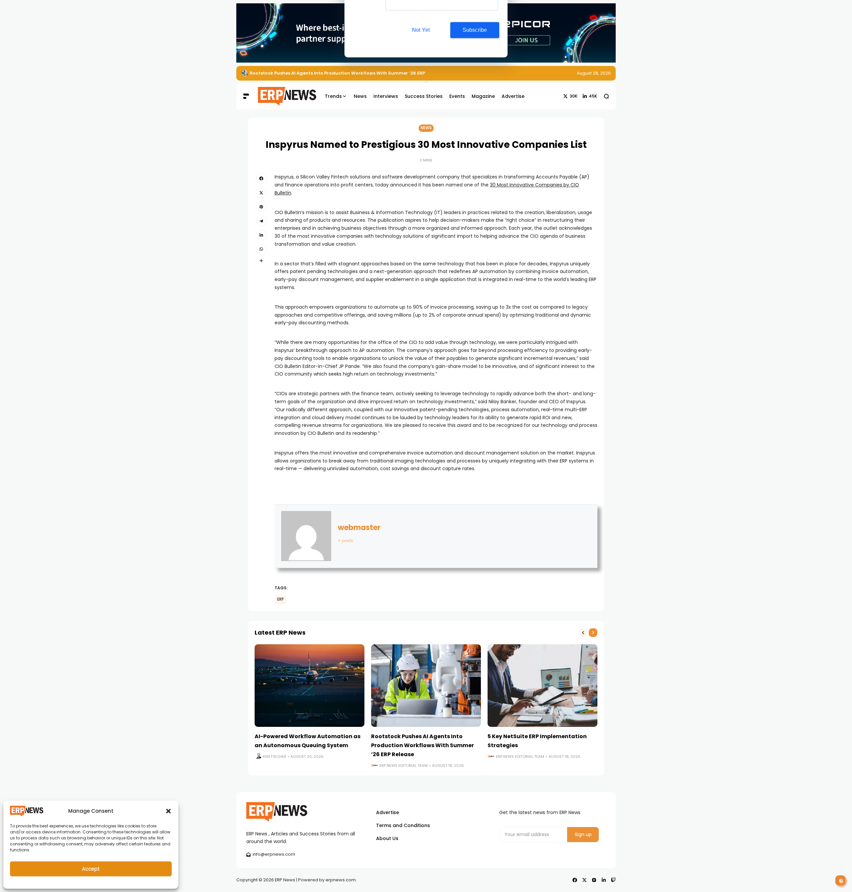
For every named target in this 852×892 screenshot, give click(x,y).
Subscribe (475, 61)
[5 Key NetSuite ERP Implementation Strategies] (542, 685)
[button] (168, 811)
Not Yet (421, 61)
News (426, 128)
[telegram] (261, 220)
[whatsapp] (261, 249)
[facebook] (261, 178)
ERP (280, 599)
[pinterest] (261, 206)
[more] (261, 260)
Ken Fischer (274, 756)
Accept (91, 868)
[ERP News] (282, 96)
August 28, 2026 (594, 73)
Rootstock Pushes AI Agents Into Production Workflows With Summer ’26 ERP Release (422, 745)
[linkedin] (261, 235)
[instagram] (594, 880)
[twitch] (613, 880)
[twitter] (261, 192)
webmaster (359, 527)
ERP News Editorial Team (403, 765)
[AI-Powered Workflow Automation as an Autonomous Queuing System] (309, 685)
